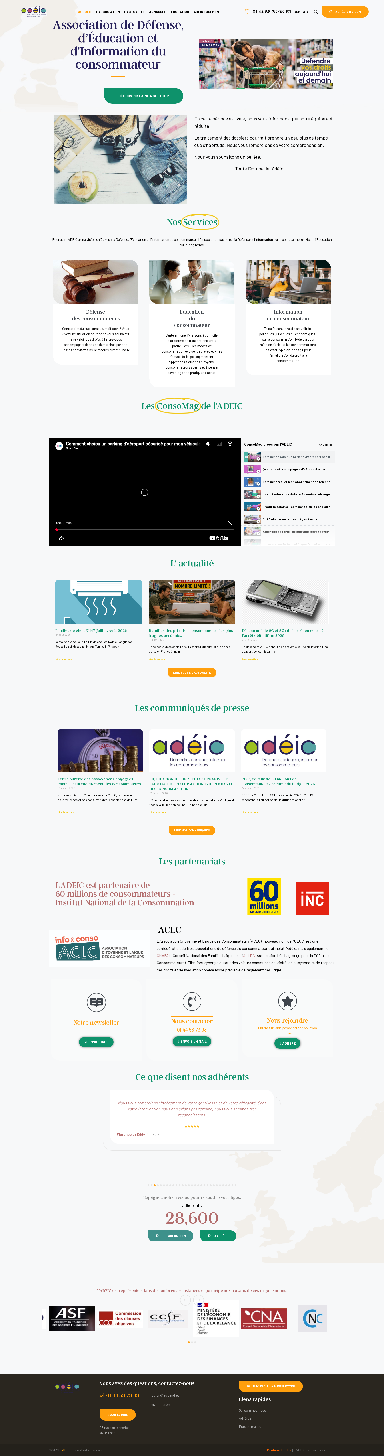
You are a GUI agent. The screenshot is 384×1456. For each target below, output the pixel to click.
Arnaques (157, 12)
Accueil (85, 12)
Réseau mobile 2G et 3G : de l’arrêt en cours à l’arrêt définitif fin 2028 (283, 633)
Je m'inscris (96, 1042)
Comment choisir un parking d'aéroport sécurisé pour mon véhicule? (296, 457)
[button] (298, 12)
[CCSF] (72, 1319)
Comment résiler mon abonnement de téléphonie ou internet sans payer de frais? (296, 482)
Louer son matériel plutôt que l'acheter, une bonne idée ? (296, 544)
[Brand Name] (120, 1318)
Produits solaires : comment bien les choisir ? (296, 507)
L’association (108, 12)
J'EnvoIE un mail (192, 1041)
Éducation (180, 12)
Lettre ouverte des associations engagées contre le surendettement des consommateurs (99, 781)
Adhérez (245, 1418)
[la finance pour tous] (313, 1319)
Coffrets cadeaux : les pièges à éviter (291, 519)
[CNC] (216, 1318)
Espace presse (250, 1426)
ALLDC (249, 955)
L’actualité (134, 12)
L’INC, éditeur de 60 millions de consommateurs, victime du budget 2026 (278, 781)
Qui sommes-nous (252, 1410)
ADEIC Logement (207, 12)
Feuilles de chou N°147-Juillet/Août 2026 (91, 630)
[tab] (288, 457)
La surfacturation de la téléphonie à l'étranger (296, 494)
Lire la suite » (63, 658)
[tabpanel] (145, 492)
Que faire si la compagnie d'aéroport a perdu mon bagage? (296, 469)
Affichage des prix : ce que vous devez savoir (296, 531)
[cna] (168, 1318)
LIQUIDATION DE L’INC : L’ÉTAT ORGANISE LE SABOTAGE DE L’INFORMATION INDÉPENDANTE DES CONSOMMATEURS (191, 784)
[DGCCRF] (264, 1318)
